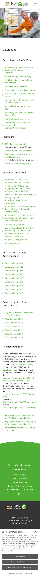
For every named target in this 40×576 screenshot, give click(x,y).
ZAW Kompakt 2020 (13, 334)
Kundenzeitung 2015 (13, 293)
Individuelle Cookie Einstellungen (20, 562)
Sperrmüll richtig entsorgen (16, 119)
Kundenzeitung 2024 (13, 263)
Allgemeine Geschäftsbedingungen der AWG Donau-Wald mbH (20, 422)
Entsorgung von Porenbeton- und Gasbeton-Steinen (19, 101)
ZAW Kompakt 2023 (13, 322)
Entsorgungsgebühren (14, 224)
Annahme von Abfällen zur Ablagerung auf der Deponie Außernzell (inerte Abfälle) (17, 188)
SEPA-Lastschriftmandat (15, 144)
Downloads (28, 489)
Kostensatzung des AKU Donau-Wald (19, 407)
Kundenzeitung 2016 (13, 289)
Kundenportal (13, 489)
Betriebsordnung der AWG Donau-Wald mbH (20, 429)
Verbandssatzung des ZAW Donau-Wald (19, 395)
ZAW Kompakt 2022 (13, 326)
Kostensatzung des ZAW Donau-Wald (20, 402)
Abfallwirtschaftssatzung (22, 364)
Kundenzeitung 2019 (13, 278)
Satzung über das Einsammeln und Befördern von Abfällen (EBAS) (18, 379)
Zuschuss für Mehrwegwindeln (18, 163)
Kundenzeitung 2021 (13, 270)
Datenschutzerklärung (9, 551)
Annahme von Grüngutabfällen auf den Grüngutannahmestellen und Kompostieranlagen (20, 218)
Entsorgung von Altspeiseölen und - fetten (20, 95)
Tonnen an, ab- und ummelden (18, 150)
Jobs (20, 493)
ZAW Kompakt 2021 (13, 330)
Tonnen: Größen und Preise (20, 486)
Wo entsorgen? (20, 478)
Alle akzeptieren (20, 556)
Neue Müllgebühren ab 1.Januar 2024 (18, 107)
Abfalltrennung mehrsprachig (17, 76)
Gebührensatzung (11, 370)
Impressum (28, 573)
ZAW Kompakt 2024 (13, 319)
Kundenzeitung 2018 (13, 282)
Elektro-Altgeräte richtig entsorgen (19, 90)
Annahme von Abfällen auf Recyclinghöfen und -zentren (17, 180)
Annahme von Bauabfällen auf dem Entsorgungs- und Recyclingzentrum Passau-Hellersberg (20, 198)
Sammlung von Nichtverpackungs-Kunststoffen (19, 113)
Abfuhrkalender (20, 482)
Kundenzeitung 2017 (13, 285)
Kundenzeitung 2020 (13, 274)
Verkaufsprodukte (12, 243)
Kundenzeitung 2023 (13, 267)
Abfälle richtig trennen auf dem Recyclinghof (18, 81)
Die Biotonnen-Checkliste (15, 86)
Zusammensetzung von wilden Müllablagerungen (18, 155)
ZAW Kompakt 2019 (13, 337)
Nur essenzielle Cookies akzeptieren (19, 567)
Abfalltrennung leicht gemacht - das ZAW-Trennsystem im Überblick (18, 70)
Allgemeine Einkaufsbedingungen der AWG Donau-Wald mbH (19, 416)
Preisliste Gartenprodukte (15, 240)
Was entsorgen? (20, 475)
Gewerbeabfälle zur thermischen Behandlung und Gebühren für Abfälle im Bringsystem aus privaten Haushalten (19, 232)
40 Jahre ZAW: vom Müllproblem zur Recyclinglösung (18, 313)
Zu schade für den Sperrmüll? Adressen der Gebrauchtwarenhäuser (17, 125)
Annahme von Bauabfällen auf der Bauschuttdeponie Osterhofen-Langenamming (19, 209)
